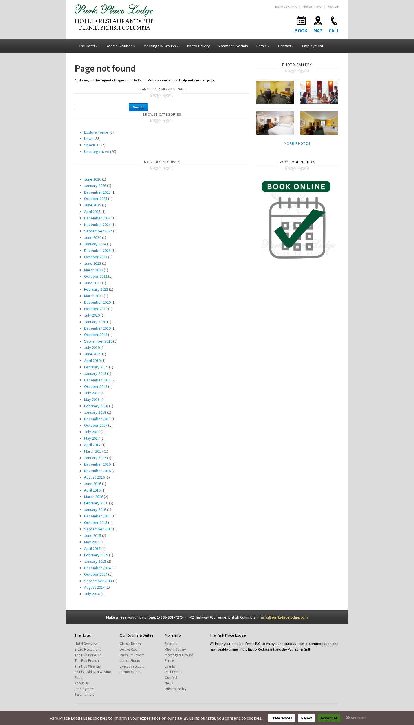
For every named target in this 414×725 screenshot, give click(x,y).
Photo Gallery (312, 7)
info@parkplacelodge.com (284, 617)
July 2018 (92, 392)
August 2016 (94, 477)
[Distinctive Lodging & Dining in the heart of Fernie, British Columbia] (114, 17)
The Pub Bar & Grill (89, 655)
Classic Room (130, 643)
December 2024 (97, 218)
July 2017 (92, 431)
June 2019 (92, 354)
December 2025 (97, 192)
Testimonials (84, 694)
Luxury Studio (130, 672)
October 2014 (95, 574)
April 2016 (92, 490)
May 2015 (92, 541)
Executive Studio (132, 666)
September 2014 (98, 580)
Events (170, 666)
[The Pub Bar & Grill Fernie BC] (319, 92)
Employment (312, 45)
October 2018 (95, 386)
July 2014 (92, 593)
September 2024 (98, 230)
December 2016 (97, 464)
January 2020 (95, 321)
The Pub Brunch (87, 660)
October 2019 (95, 334)
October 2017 (95, 425)
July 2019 (92, 347)
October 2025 (95, 198)
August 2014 (94, 587)
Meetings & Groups (161, 45)
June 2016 (92, 483)
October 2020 (95, 308)
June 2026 (92, 179)
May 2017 (92, 438)
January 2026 (95, 185)
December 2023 (97, 250)
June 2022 (92, 282)
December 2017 (97, 418)
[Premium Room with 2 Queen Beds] (319, 123)
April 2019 (92, 360)
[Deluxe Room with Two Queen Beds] (275, 123)
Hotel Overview (86, 643)
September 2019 (98, 341)
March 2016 (93, 496)
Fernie (263, 45)
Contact (286, 45)
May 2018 (92, 399)
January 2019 (95, 373)
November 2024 (97, 224)
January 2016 (95, 509)
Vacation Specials (233, 45)
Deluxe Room (130, 649)
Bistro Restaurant (88, 649)
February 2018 (96, 405)
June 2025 (92, 205)
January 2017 (95, 457)
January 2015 (95, 561)
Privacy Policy (175, 688)
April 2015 (92, 548)
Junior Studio (130, 660)
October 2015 (95, 522)
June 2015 (92, 535)
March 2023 (93, 269)
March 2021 (93, 295)
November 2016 (97, 470)
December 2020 (97, 302)
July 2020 (92, 315)
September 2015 (98, 528)
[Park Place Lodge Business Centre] (275, 92)
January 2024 (95, 243)
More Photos (297, 143)
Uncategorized (96, 151)
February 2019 (96, 367)
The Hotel (88, 45)
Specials (333, 7)
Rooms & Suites (286, 7)
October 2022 (95, 276)
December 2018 (97, 379)
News (89, 138)
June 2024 (92, 237)
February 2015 (96, 554)
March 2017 (93, 451)
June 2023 (92, 263)
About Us (81, 683)
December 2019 (97, 328)
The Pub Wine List (88, 666)
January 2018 (95, 412)
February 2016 (96, 503)
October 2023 (95, 256)
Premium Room (132, 655)
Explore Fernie (96, 132)
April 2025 (92, 211)
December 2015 (97, 516)
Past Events (173, 672)
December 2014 (97, 567)
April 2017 (92, 444)
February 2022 (96, 289)
